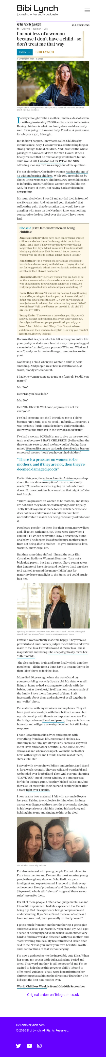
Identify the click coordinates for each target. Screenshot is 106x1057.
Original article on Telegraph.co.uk (53, 995)
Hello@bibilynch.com (30, 1025)
